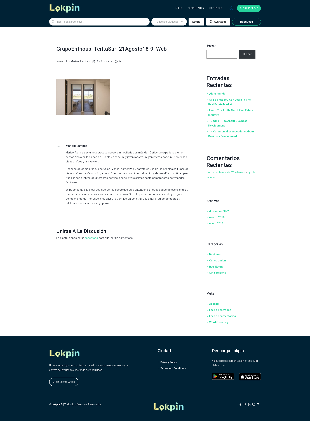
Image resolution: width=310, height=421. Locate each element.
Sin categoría (217, 272)
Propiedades (196, 8)
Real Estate (216, 266)
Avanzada (220, 21)
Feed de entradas (220, 310)
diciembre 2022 (219, 211)
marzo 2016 (217, 217)
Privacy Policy (168, 362)
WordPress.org (218, 322)
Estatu (196, 21)
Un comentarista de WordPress (225, 172)
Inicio (178, 8)
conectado (91, 238)
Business (215, 254)
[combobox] (169, 22)
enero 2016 (216, 223)
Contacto (215, 8)
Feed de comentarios (222, 316)
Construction (217, 260)
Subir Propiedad (249, 8)
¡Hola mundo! (217, 93)
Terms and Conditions (173, 368)
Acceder (214, 303)
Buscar (211, 45)
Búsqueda (246, 21)
